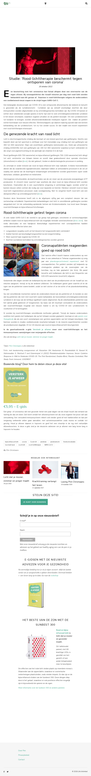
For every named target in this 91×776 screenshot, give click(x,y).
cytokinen (43, 442)
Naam (22, 530)
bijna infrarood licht (11, 442)
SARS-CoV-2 (48, 445)
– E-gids (15, 406)
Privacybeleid (23, 755)
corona (24, 442)
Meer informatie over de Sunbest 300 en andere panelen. (41, 688)
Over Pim (22, 750)
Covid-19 (33, 442)
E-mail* (23, 520)
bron (25, 161)
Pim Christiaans (15, 346)
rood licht (21, 445)
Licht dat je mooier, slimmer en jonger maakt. (35, 337)
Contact (21, 759)
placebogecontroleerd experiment (64, 261)
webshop (54, 575)
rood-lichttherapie (35, 445)
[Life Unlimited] (7, 3)
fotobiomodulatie (69, 442)
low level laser (10, 445)
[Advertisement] (45, 29)
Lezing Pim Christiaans (72, 481)
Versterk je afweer (42, 329)
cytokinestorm (55, 442)
